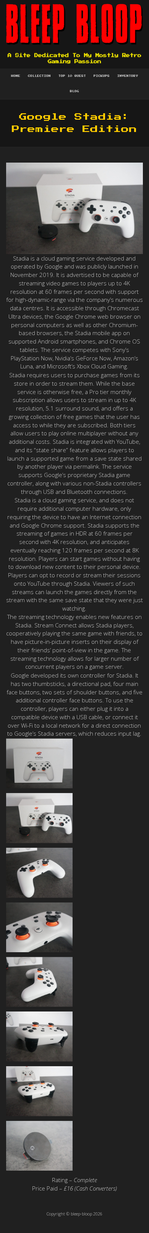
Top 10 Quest (72, 76)
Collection (39, 76)
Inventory (127, 76)
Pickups (102, 76)
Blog (74, 91)
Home (15, 76)
